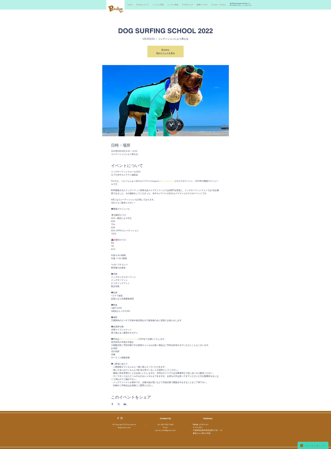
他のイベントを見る (165, 53)
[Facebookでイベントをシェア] (112, 404)
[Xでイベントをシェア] (118, 404)
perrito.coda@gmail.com (165, 430)
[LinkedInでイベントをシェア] (125, 404)
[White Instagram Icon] (121, 418)
